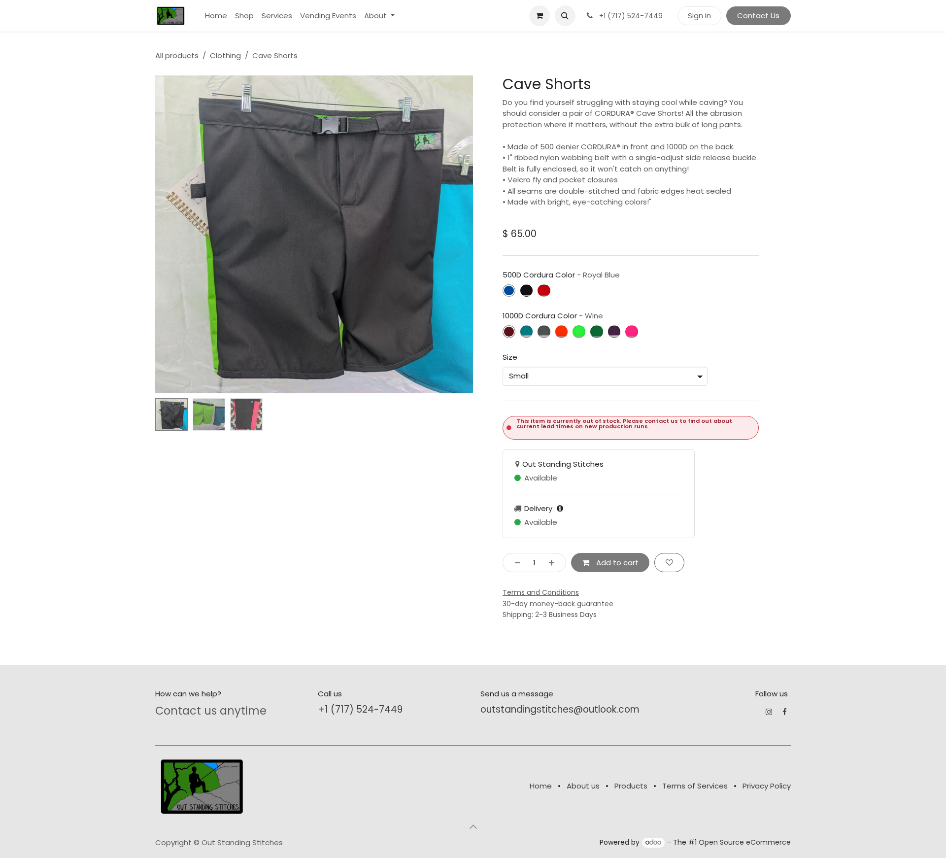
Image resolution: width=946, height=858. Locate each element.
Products (630, 786)
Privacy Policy (767, 786)
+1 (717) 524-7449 (360, 709)
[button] (565, 15)
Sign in (699, 15)
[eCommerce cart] (539, 15)
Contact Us (758, 15)
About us (583, 786)
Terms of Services (695, 786)
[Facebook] (784, 712)
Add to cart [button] (616, 562)
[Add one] (554, 562)
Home (541, 786)
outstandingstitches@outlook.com (560, 709)
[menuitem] (216, 16)
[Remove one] (514, 562)
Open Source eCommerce (745, 842)
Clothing (225, 55)
